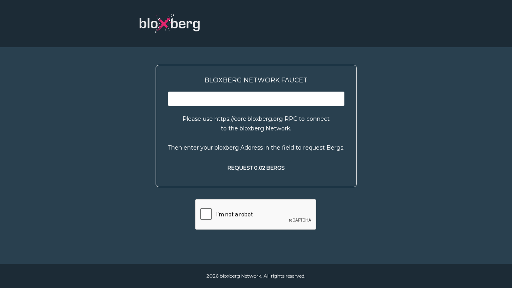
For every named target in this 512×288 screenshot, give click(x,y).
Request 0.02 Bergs (256, 167)
